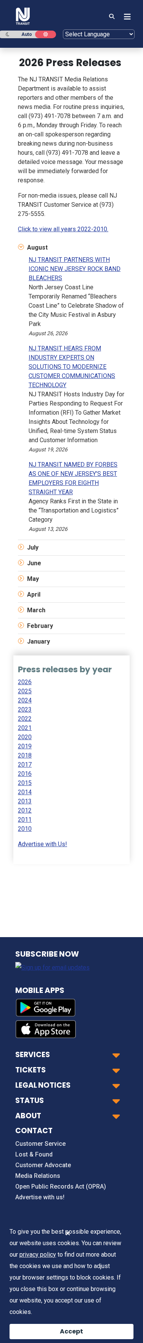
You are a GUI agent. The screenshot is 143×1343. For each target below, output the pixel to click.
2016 (25, 773)
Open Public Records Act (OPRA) (60, 1186)
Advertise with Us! (42, 844)
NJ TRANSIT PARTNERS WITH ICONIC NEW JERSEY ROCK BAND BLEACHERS (75, 269)
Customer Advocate (43, 1165)
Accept (71, 1331)
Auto (26, 34)
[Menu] (125, 17)
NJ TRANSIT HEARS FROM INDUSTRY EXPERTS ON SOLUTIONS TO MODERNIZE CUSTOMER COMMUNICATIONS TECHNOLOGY (72, 367)
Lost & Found (34, 1154)
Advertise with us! (39, 1197)
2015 (25, 783)
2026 (25, 682)
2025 (25, 691)
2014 (25, 792)
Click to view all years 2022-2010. (63, 229)
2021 (25, 728)
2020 (25, 737)
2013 (25, 801)
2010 (25, 828)
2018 (25, 755)
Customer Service (40, 1143)
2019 (25, 746)
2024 (25, 700)
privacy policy (37, 1254)
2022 (25, 718)
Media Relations (37, 1175)
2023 (25, 709)
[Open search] (111, 17)
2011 (25, 819)
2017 (25, 764)
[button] (71, 247)
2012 (25, 810)
